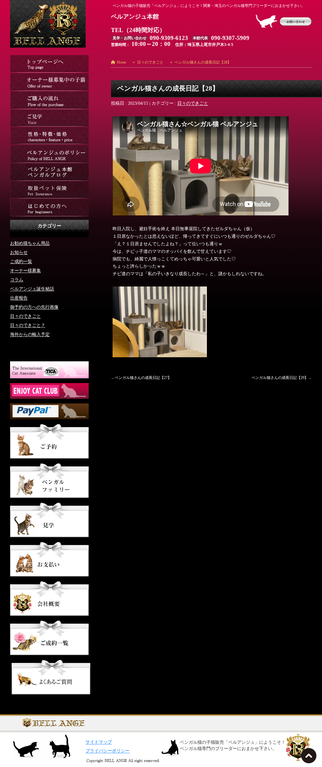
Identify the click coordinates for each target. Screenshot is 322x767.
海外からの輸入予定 (30, 334)
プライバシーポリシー (108, 750)
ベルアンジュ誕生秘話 (32, 288)
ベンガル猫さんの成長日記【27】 (143, 377)
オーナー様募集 (25, 270)
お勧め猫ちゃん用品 (30, 243)
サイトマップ (99, 742)
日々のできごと (192, 103)
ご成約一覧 (21, 261)
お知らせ (19, 252)
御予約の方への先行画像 (34, 306)
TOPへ (310, 757)
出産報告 (19, 297)
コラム (16, 279)
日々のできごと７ (27, 325)
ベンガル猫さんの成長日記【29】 (280, 377)
